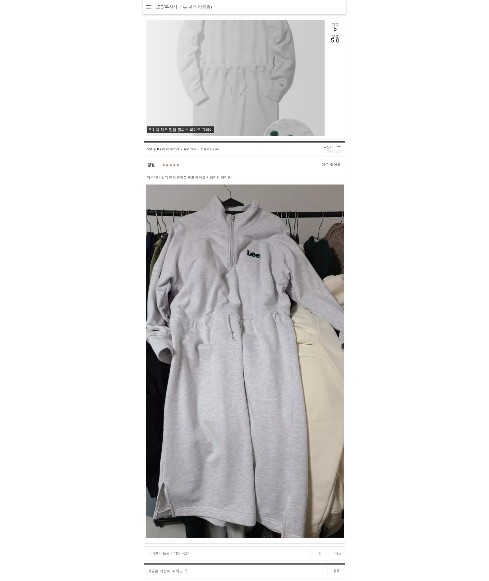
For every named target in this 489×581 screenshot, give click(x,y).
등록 (336, 571)
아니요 (336, 553)
